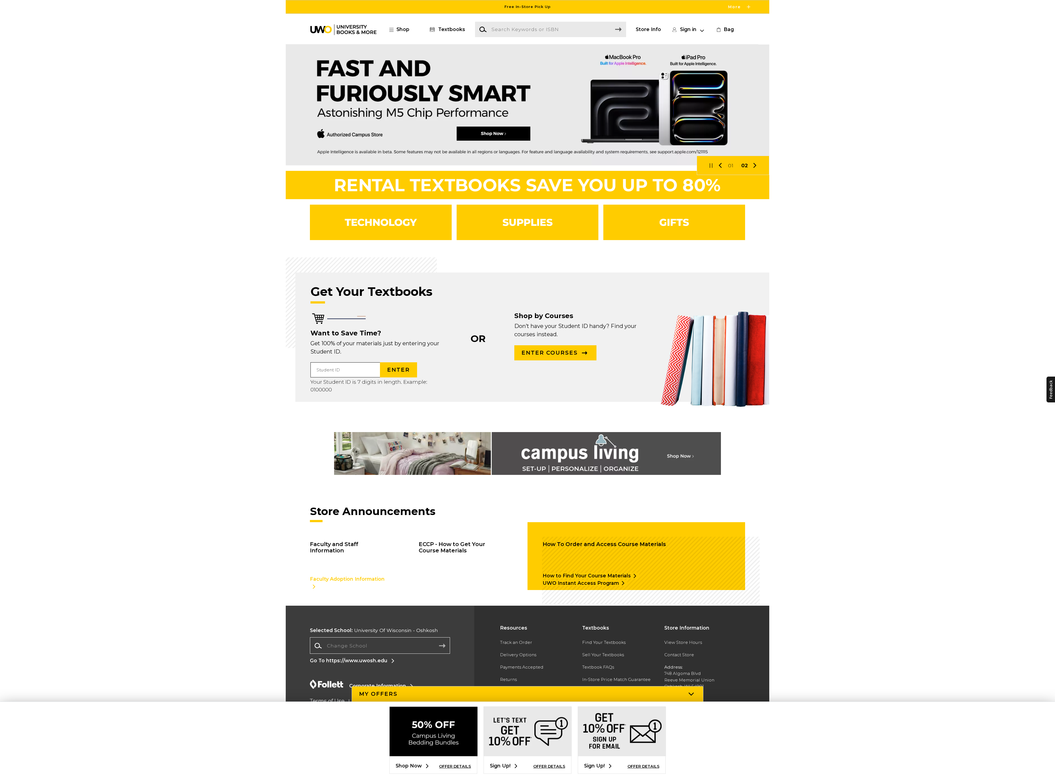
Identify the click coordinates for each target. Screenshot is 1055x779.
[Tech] (381, 222)
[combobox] (380, 645)
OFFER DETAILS (455, 766)
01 (731, 165)
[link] (724, 29)
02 (744, 165)
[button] (527, 6)
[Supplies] (527, 222)
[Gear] (674, 222)
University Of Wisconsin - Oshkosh (374, 630)
